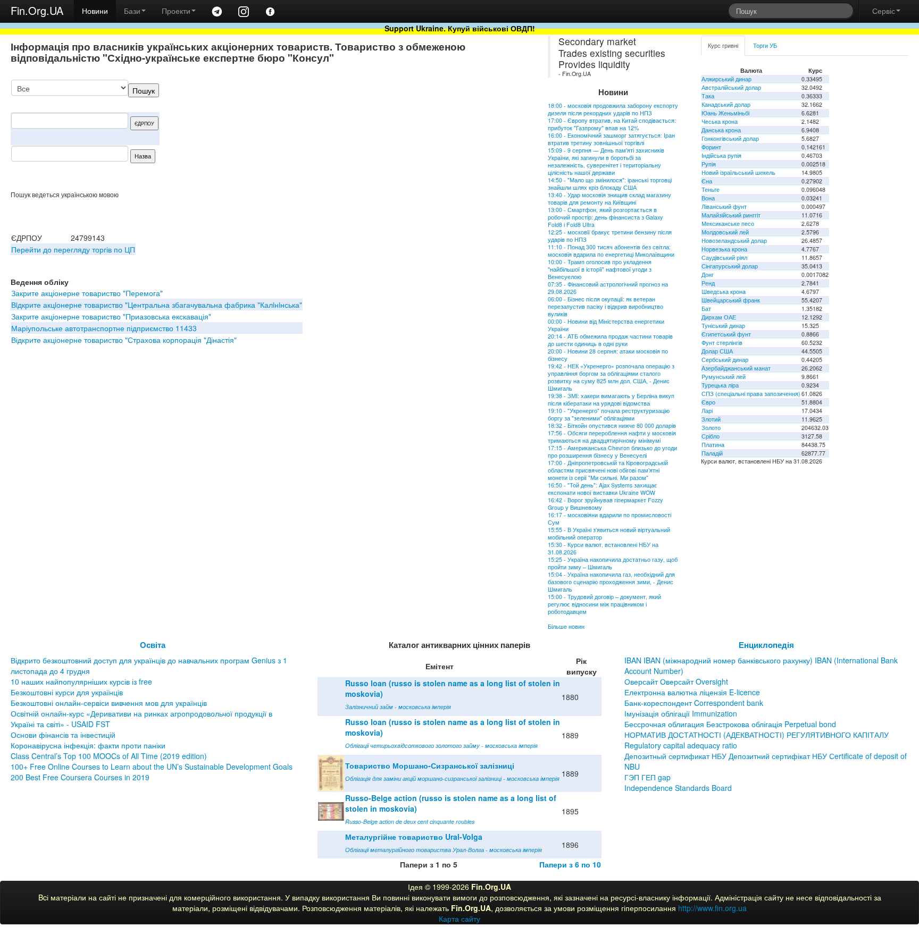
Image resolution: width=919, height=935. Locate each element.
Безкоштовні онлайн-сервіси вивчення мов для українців (109, 702)
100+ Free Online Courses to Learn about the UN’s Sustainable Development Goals (152, 766)
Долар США (717, 351)
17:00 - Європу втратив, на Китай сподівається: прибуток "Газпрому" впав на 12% (612, 124)
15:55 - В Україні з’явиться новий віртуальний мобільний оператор (609, 533)
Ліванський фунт (724, 206)
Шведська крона (723, 292)
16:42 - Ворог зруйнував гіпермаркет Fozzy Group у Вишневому (605, 503)
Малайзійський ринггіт (731, 215)
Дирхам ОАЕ (718, 317)
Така (707, 96)
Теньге (710, 189)
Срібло (710, 436)
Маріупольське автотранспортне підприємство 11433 (104, 328)
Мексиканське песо (727, 224)
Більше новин (566, 626)
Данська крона (721, 130)
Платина (712, 445)
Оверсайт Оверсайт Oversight (676, 681)
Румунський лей (723, 377)
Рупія (708, 164)
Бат (706, 309)
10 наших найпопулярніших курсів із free (81, 681)
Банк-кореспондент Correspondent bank (693, 702)
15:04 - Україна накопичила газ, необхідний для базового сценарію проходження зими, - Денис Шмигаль (611, 581)
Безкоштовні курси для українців (67, 692)
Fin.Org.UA (37, 10)
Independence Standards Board (678, 787)
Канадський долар (725, 104)
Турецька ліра (720, 385)
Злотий (711, 419)
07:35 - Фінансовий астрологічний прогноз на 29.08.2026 (608, 288)
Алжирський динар (726, 79)
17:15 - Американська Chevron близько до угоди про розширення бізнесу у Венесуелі (612, 451)
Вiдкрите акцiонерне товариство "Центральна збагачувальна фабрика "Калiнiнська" (156, 304)
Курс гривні (723, 45)
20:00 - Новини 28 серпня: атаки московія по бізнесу (608, 355)
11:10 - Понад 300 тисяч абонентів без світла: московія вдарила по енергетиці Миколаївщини (611, 250)
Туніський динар (723, 326)
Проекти (176, 10)
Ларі (707, 411)
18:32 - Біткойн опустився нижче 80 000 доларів (612, 425)
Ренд (708, 283)
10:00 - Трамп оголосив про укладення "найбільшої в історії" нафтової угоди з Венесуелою (599, 269)
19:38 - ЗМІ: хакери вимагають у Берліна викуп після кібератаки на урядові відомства (611, 399)
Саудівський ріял (724, 258)
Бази (132, 10)
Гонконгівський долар (730, 138)
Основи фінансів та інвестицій (63, 734)
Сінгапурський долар (729, 266)
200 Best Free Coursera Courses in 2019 (80, 777)
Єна (706, 181)
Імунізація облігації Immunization (680, 713)
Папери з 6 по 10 (570, 864)
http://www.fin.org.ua (712, 908)
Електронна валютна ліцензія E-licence (692, 692)
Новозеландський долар (734, 241)
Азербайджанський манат (736, 368)
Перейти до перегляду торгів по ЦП (73, 249)
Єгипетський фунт (726, 334)
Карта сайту (459, 918)
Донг (707, 275)
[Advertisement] (445, 135)
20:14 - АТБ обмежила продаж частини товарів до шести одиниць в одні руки (610, 340)
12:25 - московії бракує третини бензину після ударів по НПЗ (610, 235)
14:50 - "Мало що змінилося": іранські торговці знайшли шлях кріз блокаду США (610, 183)
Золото (711, 428)
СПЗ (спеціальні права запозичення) (750, 394)
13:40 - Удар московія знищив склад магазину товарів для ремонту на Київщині (609, 198)
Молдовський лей (725, 232)
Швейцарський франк (730, 300)
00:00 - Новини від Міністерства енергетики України (606, 325)
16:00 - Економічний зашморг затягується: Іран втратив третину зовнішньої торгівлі (611, 139)
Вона (708, 198)
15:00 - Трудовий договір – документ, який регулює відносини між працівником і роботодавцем (604, 604)
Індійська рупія (721, 155)
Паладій (712, 453)
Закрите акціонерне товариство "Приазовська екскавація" (111, 316)
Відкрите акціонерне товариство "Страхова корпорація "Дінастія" (124, 339)
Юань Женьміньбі (725, 113)
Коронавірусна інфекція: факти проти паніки (88, 745)
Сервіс (883, 10)
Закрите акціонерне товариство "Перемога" (87, 293)
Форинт (711, 147)
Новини (95, 10)
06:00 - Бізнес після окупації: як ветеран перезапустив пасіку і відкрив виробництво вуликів (605, 306)
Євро (708, 402)
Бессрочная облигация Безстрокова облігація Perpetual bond (730, 724)
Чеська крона (719, 121)
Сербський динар (724, 360)
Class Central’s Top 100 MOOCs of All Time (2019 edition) (109, 756)
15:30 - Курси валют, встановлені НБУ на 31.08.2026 (603, 548)
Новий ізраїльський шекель (738, 172)
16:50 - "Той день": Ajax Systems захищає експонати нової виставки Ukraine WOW (602, 488)
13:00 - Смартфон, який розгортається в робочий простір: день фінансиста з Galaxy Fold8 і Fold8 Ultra (605, 217)
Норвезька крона (724, 249)
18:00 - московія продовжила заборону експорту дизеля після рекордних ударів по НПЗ (613, 109)
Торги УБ (765, 45)
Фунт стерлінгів (721, 343)
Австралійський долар (731, 87)
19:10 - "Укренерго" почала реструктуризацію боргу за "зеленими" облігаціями (609, 414)
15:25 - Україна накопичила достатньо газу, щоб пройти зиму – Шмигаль (613, 563)
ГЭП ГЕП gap (647, 777)
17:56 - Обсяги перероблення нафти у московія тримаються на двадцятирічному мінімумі (612, 436)
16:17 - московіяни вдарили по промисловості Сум (609, 518)
